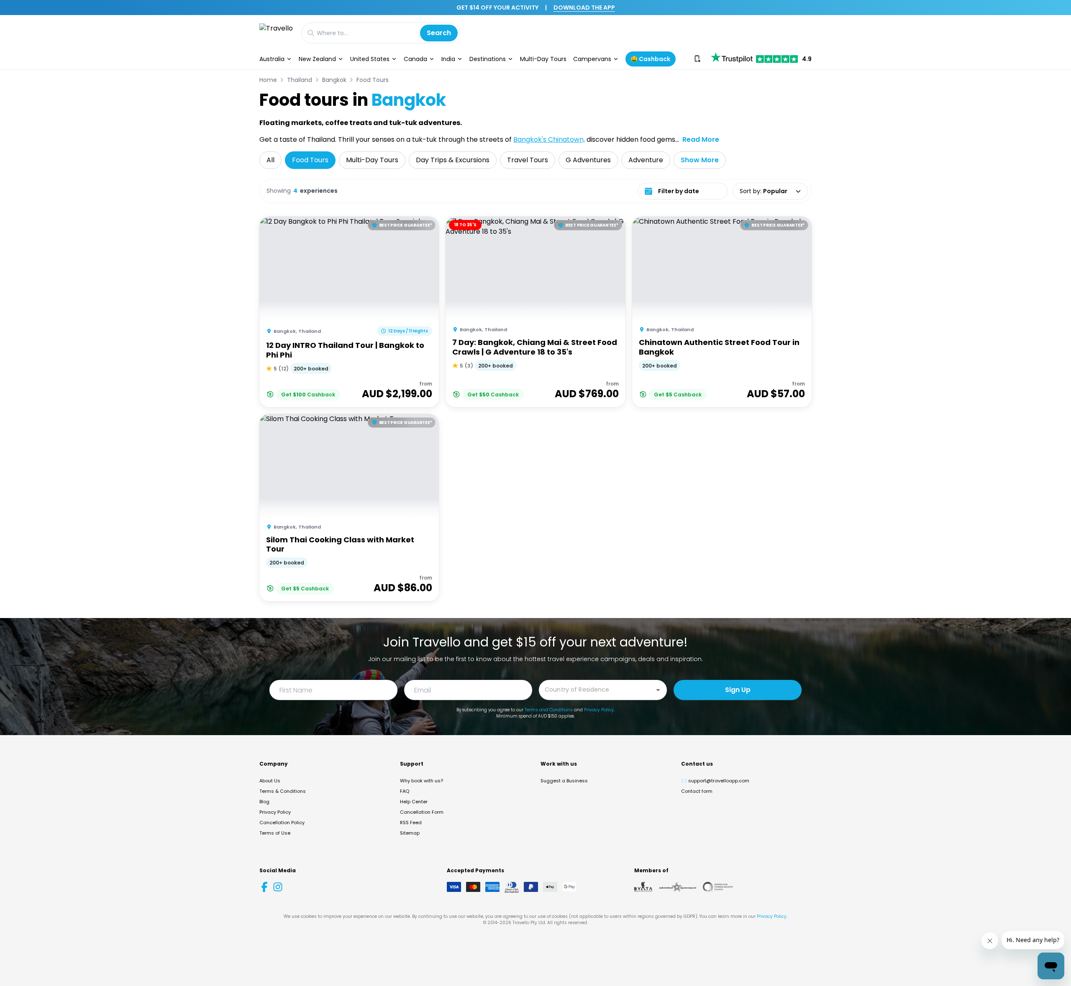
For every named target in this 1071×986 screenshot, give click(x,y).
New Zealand (317, 59)
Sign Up (738, 690)
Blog (264, 801)
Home (268, 80)
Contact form (696, 791)
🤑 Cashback (650, 59)
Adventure (645, 160)
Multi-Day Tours (543, 59)
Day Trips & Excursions (452, 160)
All (270, 160)
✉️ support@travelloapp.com (715, 780)
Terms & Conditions (282, 791)
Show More (700, 160)
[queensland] (718, 887)
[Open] (658, 690)
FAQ (404, 791)
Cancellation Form (421, 812)
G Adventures (588, 160)
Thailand (299, 80)
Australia (271, 59)
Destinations (487, 59)
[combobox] (597, 689)
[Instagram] (278, 887)
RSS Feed (411, 822)
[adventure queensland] (677, 887)
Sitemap (410, 833)
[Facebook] (264, 887)
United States (369, 59)
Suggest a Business (564, 780)
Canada (415, 59)
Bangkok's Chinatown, (549, 139)
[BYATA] (643, 887)
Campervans (592, 59)
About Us (269, 780)
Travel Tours (527, 160)
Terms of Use (274, 833)
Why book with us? (421, 780)
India (448, 59)
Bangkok (334, 80)
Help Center (414, 801)
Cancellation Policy (282, 822)
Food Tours (372, 80)
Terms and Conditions (549, 710)
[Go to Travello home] (276, 32)
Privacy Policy (599, 710)
